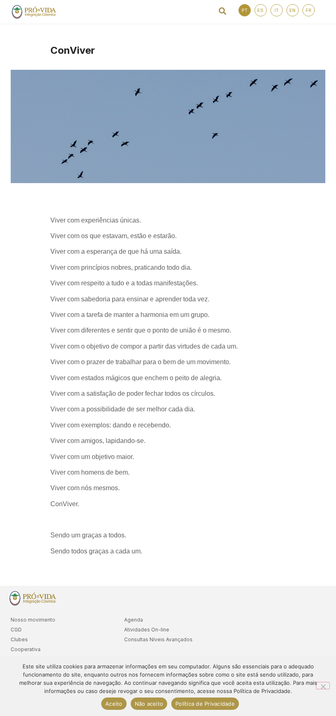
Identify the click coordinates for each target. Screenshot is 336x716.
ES (260, 10)
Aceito (114, 703)
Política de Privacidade (205, 703)
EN (292, 10)
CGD (16, 629)
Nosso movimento (33, 620)
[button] (222, 11)
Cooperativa (26, 649)
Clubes (19, 639)
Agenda (133, 620)
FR (308, 10)
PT (244, 10)
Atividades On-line (146, 629)
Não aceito (149, 703)
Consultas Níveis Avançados (158, 639)
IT (277, 10)
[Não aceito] (323, 685)
